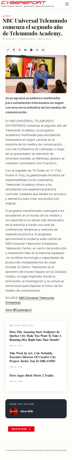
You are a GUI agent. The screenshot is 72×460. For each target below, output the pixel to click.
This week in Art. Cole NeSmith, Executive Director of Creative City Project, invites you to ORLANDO (33, 357)
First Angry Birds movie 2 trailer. (32, 375)
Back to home (19, 429)
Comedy (7, 16)
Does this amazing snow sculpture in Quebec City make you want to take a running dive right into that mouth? (35, 336)
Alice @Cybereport (18, 310)
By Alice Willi (10, 39)
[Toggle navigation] (66, 4)
